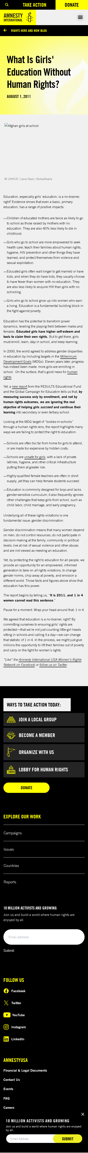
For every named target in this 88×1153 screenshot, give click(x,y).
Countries (11, 865)
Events (8, 1089)
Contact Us (11, 1079)
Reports (10, 881)
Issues (9, 849)
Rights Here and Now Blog (29, 30)
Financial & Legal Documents (25, 1070)
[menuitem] (7, 5)
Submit (8, 950)
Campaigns (13, 832)
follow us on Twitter (53, 665)
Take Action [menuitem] (34, 5)
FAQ (6, 1098)
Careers (8, 1107)
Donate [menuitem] (76, 6)
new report (19, 386)
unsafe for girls (34, 457)
